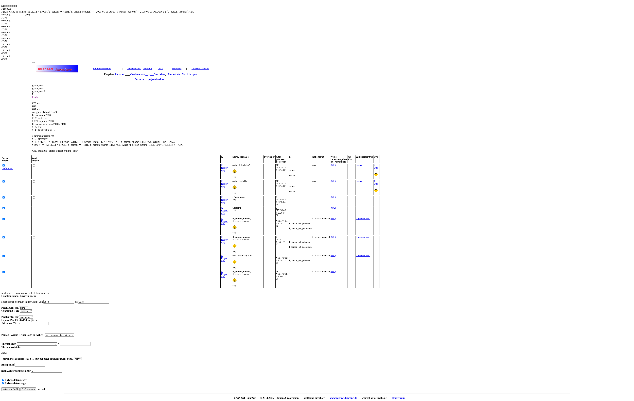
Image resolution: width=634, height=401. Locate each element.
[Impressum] (399, 398)
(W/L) (333, 165)
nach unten (7, 168)
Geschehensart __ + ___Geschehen (147, 74)
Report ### (224, 169)
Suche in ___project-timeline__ (150, 79)
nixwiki (359, 165)
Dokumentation (134, 68)
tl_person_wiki (363, 218)
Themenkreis (174, 74)
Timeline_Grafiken (200, 68)
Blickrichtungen (189, 74)
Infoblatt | (147, 68)
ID (222, 165)
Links (160, 68)
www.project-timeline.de (343, 398)
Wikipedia (176, 68)
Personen (119, 74)
